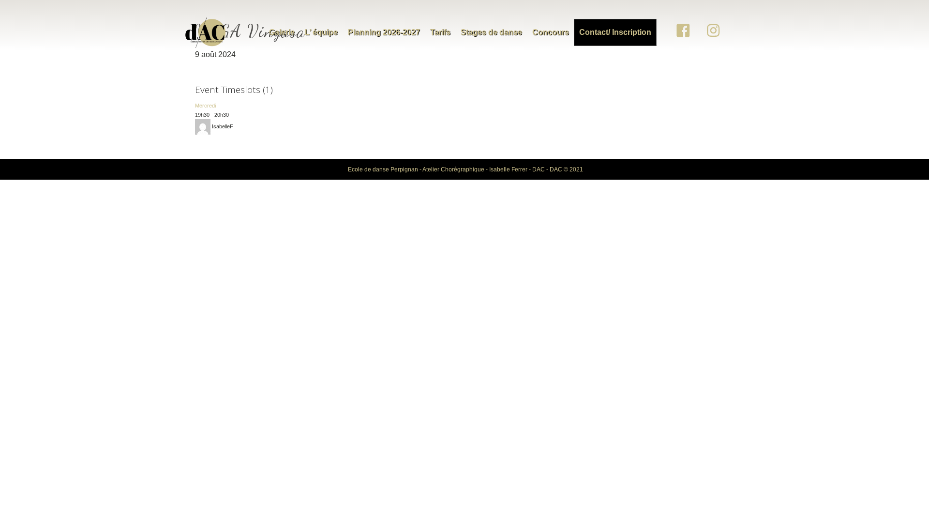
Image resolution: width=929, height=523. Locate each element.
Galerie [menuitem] (282, 32)
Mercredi (205, 105)
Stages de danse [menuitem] (491, 32)
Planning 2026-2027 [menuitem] (384, 32)
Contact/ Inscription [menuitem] (615, 32)
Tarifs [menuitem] (440, 32)
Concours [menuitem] (550, 32)
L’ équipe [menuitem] (321, 32)
